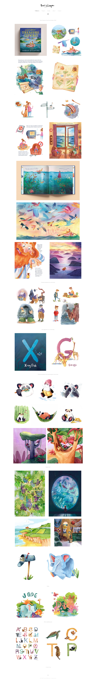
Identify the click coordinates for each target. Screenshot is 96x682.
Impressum (53, 678)
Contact (59, 10)
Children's (37, 10)
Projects (43, 10)
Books (49, 10)
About (54, 10)
